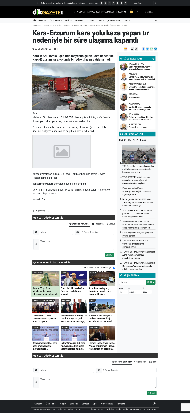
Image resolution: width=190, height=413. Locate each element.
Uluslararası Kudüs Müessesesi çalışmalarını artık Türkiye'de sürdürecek (44, 320)
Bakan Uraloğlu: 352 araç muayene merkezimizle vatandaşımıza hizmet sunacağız (73, 347)
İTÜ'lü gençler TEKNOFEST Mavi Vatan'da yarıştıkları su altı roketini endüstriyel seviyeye (137, 202)
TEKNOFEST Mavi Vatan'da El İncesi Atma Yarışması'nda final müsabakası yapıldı (138, 255)
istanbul (149, 12)
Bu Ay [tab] (143, 140)
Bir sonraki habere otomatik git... (98, 267)
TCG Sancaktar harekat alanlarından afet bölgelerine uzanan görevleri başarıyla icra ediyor (138, 169)
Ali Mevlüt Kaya (135, 124)
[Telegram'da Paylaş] (155, 49)
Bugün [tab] (122, 140)
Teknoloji (128, 20)
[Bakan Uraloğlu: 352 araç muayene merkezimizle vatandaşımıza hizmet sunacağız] (74, 333)
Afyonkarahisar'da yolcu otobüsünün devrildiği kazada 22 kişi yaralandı (100, 318)
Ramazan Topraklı (136, 64)
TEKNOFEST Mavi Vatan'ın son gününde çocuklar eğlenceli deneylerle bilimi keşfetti (136, 180)
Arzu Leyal (133, 94)
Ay (129, 288)
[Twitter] (105, 3)
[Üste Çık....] (154, 404)
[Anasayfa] (34, 20)
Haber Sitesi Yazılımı (65, 409)
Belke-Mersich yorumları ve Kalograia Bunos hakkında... (64, 3)
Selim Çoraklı (134, 114)
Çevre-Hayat (113, 20)
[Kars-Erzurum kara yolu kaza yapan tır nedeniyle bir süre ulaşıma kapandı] (73, 86)
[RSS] (125, 3)
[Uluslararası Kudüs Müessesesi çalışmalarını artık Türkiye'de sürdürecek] (45, 306)
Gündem (42, 20)
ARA (151, 282)
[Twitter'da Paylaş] (147, 49)
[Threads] (113, 3)
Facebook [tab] (99, 224)
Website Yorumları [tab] (80, 224)
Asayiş (92, 300)
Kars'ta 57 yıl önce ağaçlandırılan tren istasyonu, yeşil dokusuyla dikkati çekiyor (45, 292)
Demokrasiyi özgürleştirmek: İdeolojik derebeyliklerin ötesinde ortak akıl (142, 79)
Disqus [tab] (111, 224)
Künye (100, 409)
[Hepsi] (153, 58)
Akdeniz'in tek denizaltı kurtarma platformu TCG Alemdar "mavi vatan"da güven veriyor (137, 213)
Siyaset (91, 20)
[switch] (114, 268)
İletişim (93, 409)
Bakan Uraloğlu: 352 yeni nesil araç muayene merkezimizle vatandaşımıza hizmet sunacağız (44, 348)
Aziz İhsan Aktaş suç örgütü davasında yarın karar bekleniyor (100, 291)
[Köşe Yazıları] (124, 67)
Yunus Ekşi (133, 74)
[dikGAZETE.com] (47, 12)
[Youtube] (117, 3)
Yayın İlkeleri (109, 409)
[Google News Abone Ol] (125, 49)
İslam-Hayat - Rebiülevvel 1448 (44, 300)
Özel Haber (56, 20)
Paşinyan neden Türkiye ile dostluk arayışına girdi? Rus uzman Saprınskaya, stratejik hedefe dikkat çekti (74, 321)
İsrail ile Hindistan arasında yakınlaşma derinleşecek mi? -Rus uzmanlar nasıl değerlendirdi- (141, 111)
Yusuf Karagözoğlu (137, 84)
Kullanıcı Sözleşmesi (137, 409)
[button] (34, 3)
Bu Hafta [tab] (133, 140)
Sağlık (68, 20)
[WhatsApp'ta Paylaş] (151, 49)
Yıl (143, 288)
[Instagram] (109, 3)
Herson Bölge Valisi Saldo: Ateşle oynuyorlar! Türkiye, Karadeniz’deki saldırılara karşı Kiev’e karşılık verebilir (102, 348)
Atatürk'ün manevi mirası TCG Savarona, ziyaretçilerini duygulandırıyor (135, 243)
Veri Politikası (152, 409)
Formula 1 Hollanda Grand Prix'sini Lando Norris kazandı (73, 291)
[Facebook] (101, 3)
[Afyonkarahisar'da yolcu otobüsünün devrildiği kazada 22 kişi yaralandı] (102, 306)
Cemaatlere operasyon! (138, 127)
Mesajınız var (134, 97)
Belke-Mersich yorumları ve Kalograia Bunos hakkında (140, 68)
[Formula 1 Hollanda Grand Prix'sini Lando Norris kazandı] (74, 278)
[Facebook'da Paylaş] (143, 49)
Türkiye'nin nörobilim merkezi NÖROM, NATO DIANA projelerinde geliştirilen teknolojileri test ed (138, 224)
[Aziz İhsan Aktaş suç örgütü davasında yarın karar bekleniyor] (102, 278)
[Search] (156, 3)
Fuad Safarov (134, 104)
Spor (101, 20)
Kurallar (118, 409)
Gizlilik (125, 409)
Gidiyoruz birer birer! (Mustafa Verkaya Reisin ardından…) (141, 118)
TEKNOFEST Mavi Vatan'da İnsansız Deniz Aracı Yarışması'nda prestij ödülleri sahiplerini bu (138, 266)
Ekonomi (79, 20)
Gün (121, 288)
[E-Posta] (121, 3)
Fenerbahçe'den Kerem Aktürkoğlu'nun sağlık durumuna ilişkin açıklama (136, 191)
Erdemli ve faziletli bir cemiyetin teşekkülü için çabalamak (141, 88)
